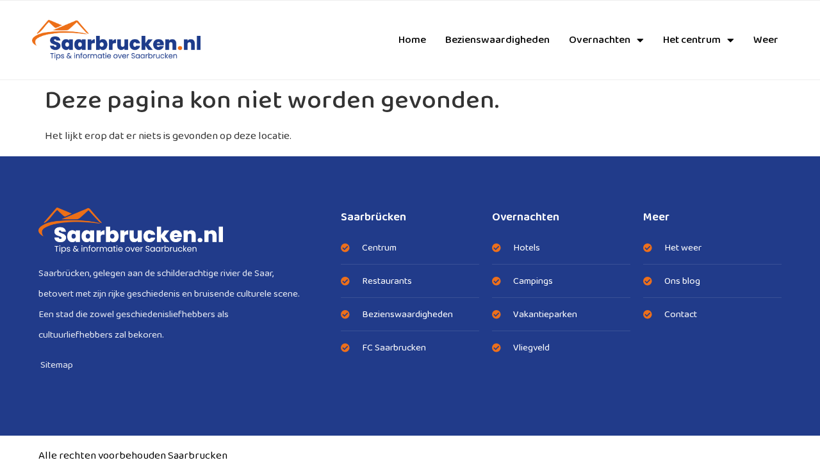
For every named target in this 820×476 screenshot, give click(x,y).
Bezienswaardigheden (497, 40)
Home (412, 40)
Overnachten (599, 40)
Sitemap (56, 365)
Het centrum (692, 40)
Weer (765, 40)
